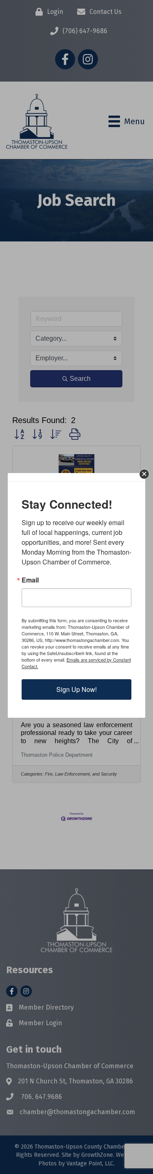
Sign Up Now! (76, 689)
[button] (144, 474)
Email (30, 580)
